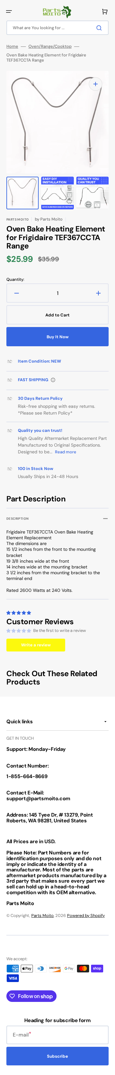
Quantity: (15, 279)
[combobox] (57, 28)
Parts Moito (42, 915)
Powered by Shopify (86, 915)
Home (12, 46)
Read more (65, 452)
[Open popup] (53, 380)
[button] (9, 11)
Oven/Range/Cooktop (50, 46)
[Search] (100, 28)
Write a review (36, 645)
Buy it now (58, 337)
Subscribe (57, 1056)
